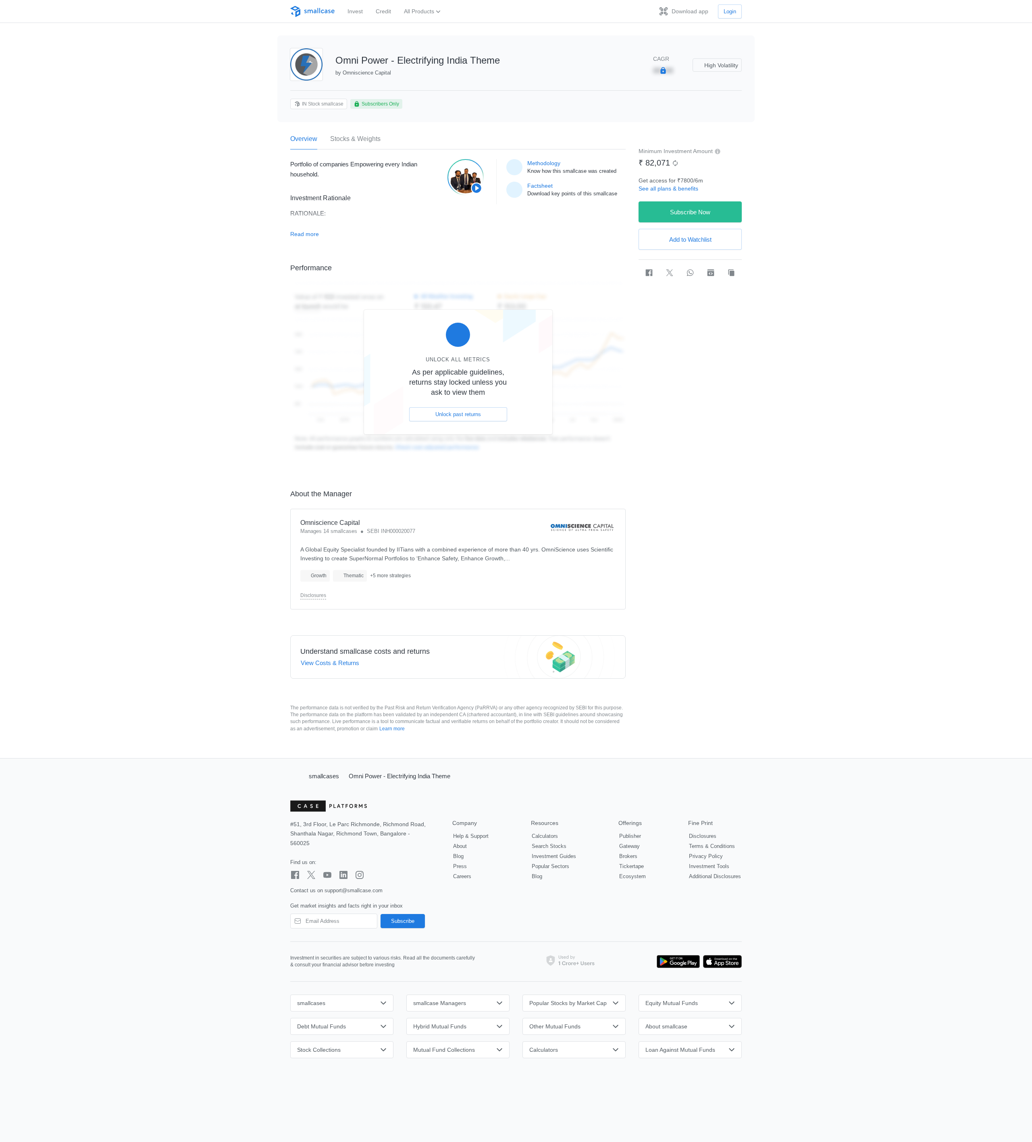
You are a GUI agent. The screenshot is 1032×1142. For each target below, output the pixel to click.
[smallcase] (312, 11)
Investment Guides (554, 856)
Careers (462, 876)
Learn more (392, 729)
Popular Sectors (550, 866)
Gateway (629, 846)
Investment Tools (709, 866)
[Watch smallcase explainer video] (465, 177)
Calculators (545, 836)
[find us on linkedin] (343, 875)
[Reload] (675, 163)
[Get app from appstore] (721, 961)
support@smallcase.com (354, 890)
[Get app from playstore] (678, 961)
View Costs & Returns (330, 662)
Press (460, 866)
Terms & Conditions (712, 846)
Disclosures (313, 595)
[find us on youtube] (327, 875)
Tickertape (631, 866)
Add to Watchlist (690, 239)
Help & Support (471, 836)
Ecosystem (632, 876)
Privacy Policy (706, 856)
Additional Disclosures (715, 876)
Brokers (628, 856)
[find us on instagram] (359, 875)
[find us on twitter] (311, 875)
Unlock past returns (458, 414)
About (460, 846)
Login (730, 11)
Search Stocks (549, 846)
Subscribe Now (690, 212)
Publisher (630, 836)
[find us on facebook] (295, 875)
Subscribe (402, 921)
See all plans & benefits (668, 188)
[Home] (296, 776)
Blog (458, 856)
